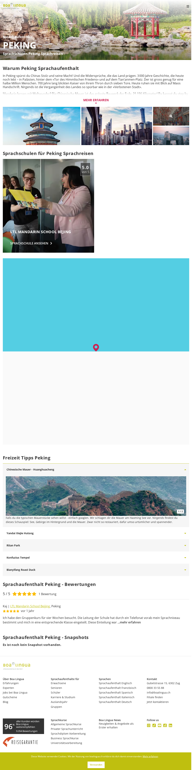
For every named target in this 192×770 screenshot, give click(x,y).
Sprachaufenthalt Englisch (115, 683)
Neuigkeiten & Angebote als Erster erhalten (116, 725)
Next (181, 496)
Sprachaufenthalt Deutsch (115, 702)
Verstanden (96, 764)
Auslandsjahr (59, 702)
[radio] (14, 593)
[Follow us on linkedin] (170, 725)
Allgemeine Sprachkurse (66, 724)
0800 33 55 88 (155, 688)
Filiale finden (155, 697)
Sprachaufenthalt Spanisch (116, 692)
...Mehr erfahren (129, 622)
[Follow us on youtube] (159, 725)
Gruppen (56, 707)
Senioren (56, 688)
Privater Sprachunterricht (67, 729)
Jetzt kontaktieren (158, 702)
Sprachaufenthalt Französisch (117, 688)
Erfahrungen (11, 683)
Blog (5, 702)
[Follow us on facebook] (165, 725)
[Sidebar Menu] (184, 6)
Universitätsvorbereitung (66, 743)
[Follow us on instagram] (148, 725)
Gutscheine (10, 697)
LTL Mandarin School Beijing (30, 606)
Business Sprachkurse (65, 738)
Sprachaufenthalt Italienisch (116, 697)
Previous (10, 496)
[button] (96, 347)
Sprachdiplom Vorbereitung (68, 733)
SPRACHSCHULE (29, 243)
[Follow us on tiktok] (154, 725)
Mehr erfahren (96, 100)
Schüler (55, 692)
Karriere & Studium (63, 697)
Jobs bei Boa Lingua (15, 692)
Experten (8, 688)
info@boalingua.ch (158, 692)
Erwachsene (58, 683)
